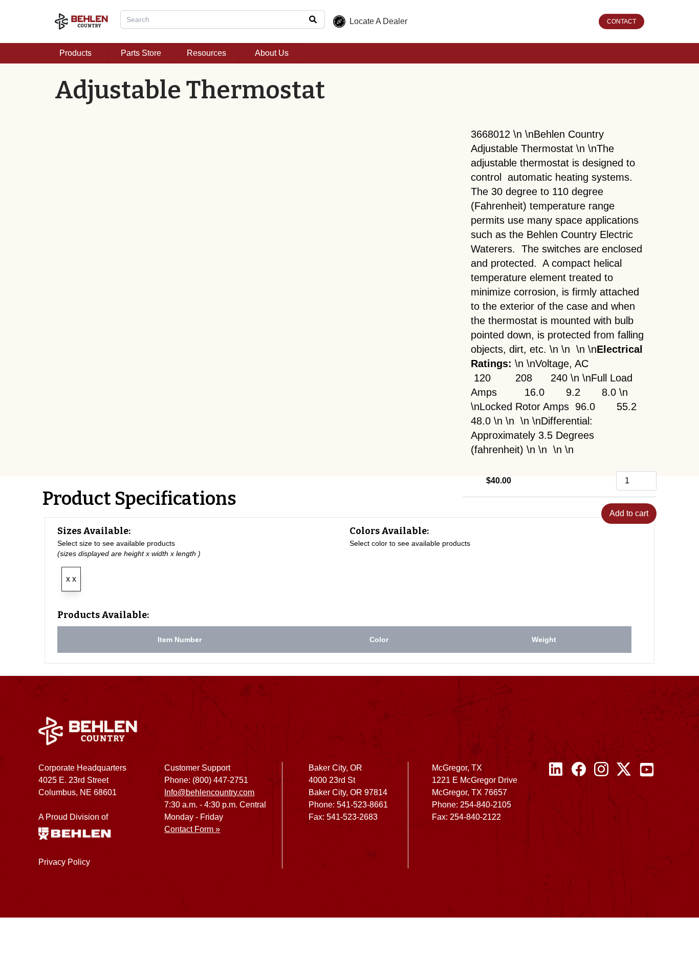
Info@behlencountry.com (209, 792)
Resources (206, 53)
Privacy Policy (64, 862)
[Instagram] (601, 819)
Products (75, 53)
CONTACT (621, 21)
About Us (272, 53)
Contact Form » (192, 829)
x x (71, 578)
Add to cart (628, 513)
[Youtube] (646, 819)
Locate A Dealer (378, 21)
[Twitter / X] (624, 819)
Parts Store (141, 53)
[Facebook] (579, 819)
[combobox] (222, 19)
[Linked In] (556, 819)
